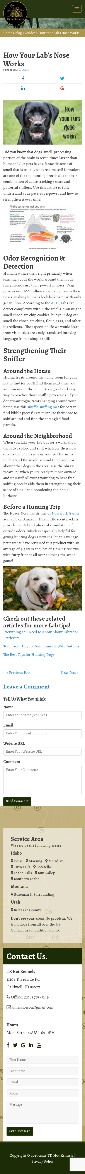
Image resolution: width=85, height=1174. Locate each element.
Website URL (14, 743)
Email (8, 725)
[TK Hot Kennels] (15, 13)
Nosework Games (66, 513)
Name (8, 707)
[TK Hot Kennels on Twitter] (15, 1045)
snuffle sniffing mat (43, 406)
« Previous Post (18, 672)
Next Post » (70, 672)
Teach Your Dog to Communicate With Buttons (41, 646)
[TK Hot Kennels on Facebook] (8, 1045)
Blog (18, 33)
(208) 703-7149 (36, 997)
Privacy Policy (42, 1161)
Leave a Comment (26, 686)
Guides (30, 33)
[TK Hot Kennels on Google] (23, 1045)
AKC (55, 303)
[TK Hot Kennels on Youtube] (39, 1045)
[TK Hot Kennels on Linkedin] (31, 1045)
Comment (11, 761)
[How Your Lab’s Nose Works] (42, 122)
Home (7, 33)
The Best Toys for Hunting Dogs (28, 654)
